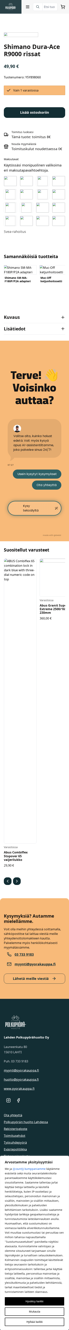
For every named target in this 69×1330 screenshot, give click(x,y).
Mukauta (34, 1311)
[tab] (34, 317)
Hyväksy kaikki (34, 1301)
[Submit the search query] (38, 7)
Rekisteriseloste (15, 1129)
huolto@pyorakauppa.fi (21, 1079)
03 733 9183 (24, 954)
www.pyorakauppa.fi (19, 1089)
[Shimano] (21, 34)
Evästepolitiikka (15, 1149)
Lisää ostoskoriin (34, 112)
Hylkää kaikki (34, 1322)
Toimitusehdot (14, 1136)
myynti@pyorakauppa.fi (35, 964)
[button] (8, 881)
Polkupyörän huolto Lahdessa (26, 1122)
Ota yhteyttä (13, 1115)
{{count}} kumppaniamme (29, 1169)
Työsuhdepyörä (15, 1142)
